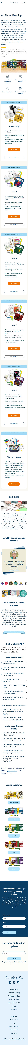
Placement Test (14, 224)
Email (4, 923)
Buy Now (14, 149)
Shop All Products (14, 1003)
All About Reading (14, 993)
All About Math (14, 999)
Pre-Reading (14, 126)
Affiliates (14, 1009)
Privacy (14, 1006)
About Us (14, 1016)
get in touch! (12, 771)
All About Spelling (14, 996)
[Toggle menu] (4, 2)
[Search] (21, 2)
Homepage (14, 989)
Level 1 (14, 191)
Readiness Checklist (14, 157)
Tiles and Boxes (14, 457)
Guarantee (14, 1033)
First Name (6, 915)
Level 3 (14, 325)
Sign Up (9, 932)
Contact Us (14, 1020)
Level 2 (14, 258)
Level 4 (14, 390)
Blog (14, 1023)
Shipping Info (14, 1030)
